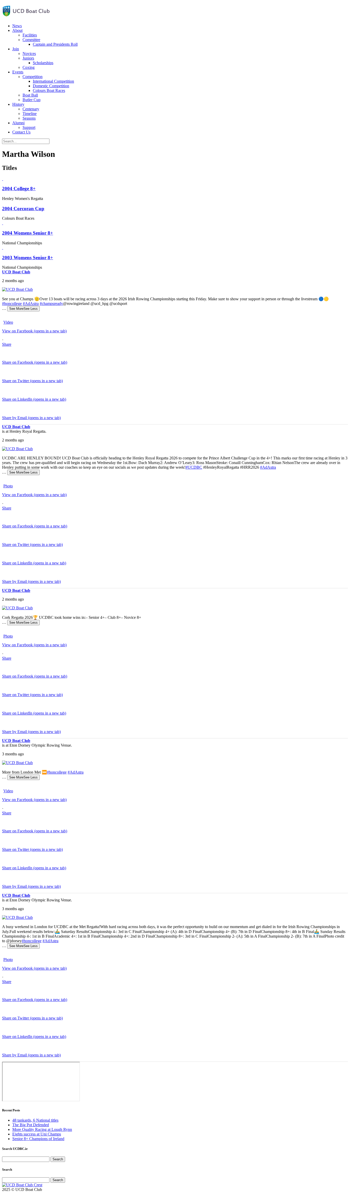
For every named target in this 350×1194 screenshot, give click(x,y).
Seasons (29, 118)
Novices (29, 53)
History (18, 104)
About (17, 30)
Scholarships (43, 63)
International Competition (53, 81)
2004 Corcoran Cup (23, 208)
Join (15, 49)
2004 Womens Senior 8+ (27, 233)
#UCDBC (194, 467)
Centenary (31, 109)
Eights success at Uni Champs (36, 1134)
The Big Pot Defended (30, 1125)
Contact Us (21, 132)
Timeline (30, 113)
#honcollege (12, 303)
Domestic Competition (51, 86)
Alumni (18, 123)
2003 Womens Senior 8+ (27, 257)
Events (17, 72)
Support (29, 127)
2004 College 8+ (19, 188)
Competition (33, 76)
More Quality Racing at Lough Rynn (42, 1129)
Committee (31, 39)
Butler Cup (31, 100)
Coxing (29, 67)
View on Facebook (34, 331)
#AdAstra (31, 303)
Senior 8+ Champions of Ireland (38, 1139)
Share (6, 344)
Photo (8, 486)
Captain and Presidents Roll (55, 44)
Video (8, 322)
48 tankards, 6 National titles (35, 1120)
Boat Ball (30, 95)
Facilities (30, 35)
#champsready (51, 303)
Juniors (28, 58)
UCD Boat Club (16, 272)
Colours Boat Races (49, 90)
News (17, 26)
